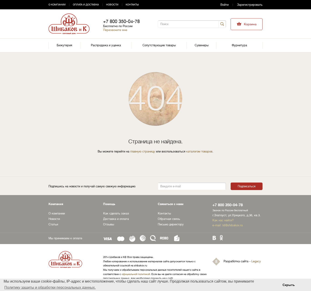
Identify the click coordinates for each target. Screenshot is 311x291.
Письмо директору (171, 224)
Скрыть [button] (289, 285)
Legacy (256, 261)
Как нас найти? (223, 220)
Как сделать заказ (116, 213)
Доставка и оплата (116, 219)
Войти (224, 4)
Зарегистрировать (250, 4)
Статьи (53, 224)
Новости (112, 4)
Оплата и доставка (86, 4)
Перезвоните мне (115, 30)
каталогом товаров (199, 151)
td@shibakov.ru (232, 225)
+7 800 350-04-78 (121, 21)
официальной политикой (136, 274)
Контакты (132, 4)
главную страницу (142, 151)
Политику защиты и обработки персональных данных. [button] (50, 287)
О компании (57, 4)
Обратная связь (169, 219)
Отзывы (108, 224)
